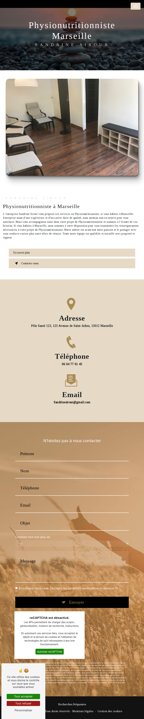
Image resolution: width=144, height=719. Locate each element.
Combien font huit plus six (32, 537)
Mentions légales (82, 711)
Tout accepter (23, 696)
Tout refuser (23, 703)
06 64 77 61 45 (72, 364)
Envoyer (76, 602)
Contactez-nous (30, 263)
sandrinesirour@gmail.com (72, 402)
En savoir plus (21, 252)
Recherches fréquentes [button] (72, 704)
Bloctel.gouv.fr (93, 683)
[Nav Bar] (135, 6)
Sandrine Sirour (1, 6)
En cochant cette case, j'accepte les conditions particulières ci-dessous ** (68, 588)
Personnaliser (23, 710)
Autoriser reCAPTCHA (49, 651)
